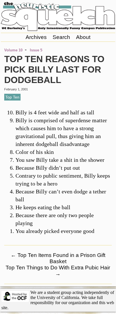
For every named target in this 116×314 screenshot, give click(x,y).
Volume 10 (13, 50)
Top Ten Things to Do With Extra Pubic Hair (58, 271)
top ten (12, 97)
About (83, 37)
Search (61, 37)
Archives (36, 37)
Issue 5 (36, 50)
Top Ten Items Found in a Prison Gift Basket (58, 258)
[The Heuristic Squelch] (58, 29)
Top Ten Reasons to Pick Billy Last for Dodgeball (54, 69)
